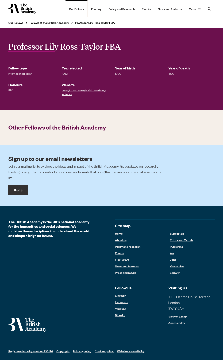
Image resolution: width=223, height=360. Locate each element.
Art (172, 253)
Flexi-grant (122, 259)
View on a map (177, 316)
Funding (96, 9)
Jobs (173, 259)
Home (119, 233)
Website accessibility (130, 351)
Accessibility (176, 323)
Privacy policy (82, 351)
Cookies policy (104, 351)
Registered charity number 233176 (30, 351)
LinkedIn (120, 296)
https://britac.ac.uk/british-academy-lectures (84, 92)
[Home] (22, 8)
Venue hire (177, 266)
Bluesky (120, 315)
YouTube (120, 309)
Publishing (176, 246)
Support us (177, 233)
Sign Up (18, 190)
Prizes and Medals (181, 240)
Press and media (125, 273)
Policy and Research (122, 9)
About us (120, 240)
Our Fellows (76, 9)
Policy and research (127, 246)
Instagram (121, 302)
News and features (170, 9)
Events (146, 9)
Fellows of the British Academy (49, 23)
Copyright (63, 351)
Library (175, 273)
